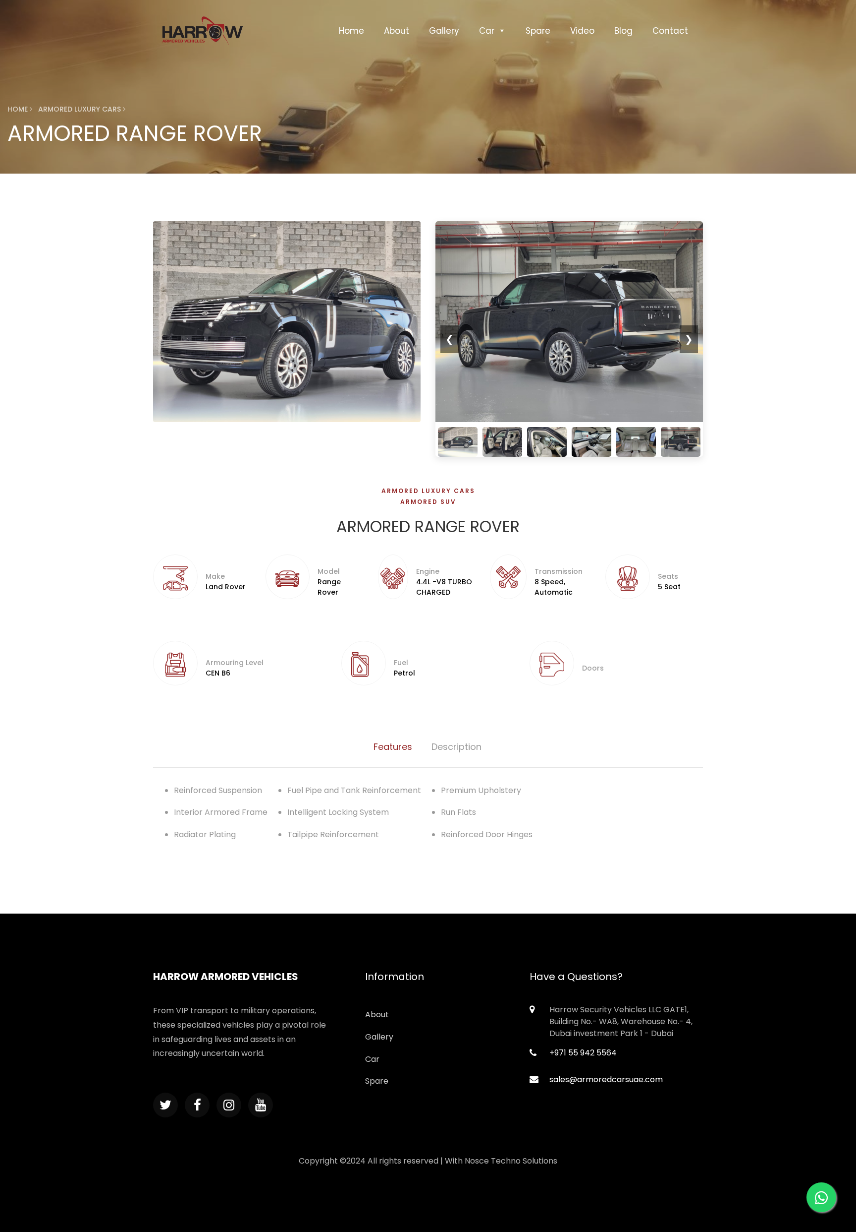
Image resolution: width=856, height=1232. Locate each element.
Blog (623, 31)
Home (351, 31)
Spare (538, 31)
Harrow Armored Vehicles (225, 977)
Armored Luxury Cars (428, 491)
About (396, 31)
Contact (670, 31)
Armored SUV (428, 501)
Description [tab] (456, 746)
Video (582, 31)
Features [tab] (393, 746)
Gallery (444, 31)
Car (486, 31)
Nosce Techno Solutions (511, 1161)
